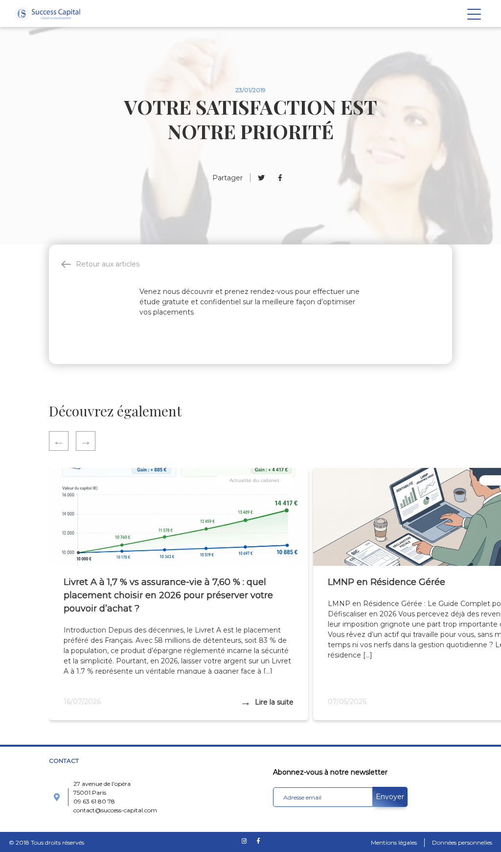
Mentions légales (394, 842)
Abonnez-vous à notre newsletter (330, 772)
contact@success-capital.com (115, 810)
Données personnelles (462, 842)
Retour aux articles (107, 264)
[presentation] (62, 441)
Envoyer (390, 796)
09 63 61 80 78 (94, 801)
